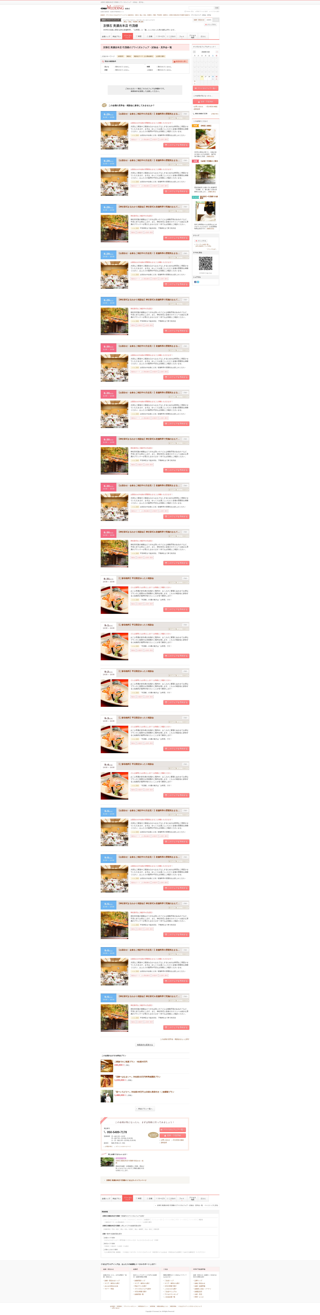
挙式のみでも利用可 (175, 1252)
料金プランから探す (202, 11)
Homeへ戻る (190, 11)
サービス (161, 36)
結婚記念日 (198, 1291)
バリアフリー (201, 1252)
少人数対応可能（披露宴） (113, 1252)
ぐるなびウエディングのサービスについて (190, 1306)
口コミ (203, 36)
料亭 (157, 1240)
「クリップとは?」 (211, 249)
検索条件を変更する (145, 1045)
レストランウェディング (145, 1240)
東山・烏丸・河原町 (131, 22)
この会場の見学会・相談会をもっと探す (174, 1039)
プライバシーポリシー (130, 1306)
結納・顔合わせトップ (112, 1280)
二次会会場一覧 (170, 1297)
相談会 (129, 56)
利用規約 (119, 1306)
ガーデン (133, 1252)
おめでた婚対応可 (189, 1252)
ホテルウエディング (111, 1240)
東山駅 (141, 22)
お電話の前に (109, 1146)
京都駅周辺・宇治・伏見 (111, 1229)
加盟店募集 (173, 1306)
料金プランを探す (141, 1286)
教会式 (114, 1246)
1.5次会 (126, 1252)
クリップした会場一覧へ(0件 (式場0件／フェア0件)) (203, 245)
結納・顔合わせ (199, 20)
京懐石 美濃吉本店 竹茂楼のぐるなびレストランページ (126, 1180)
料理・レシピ (199, 1297)
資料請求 (164, 1143)
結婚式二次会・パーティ (203, 1289)
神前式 (107, 1246)
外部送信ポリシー (143, 1306)
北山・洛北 (148, 1229)
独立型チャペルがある (160, 1252)
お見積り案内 (160, 56)
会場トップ (106, 36)
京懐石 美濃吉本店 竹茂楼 (120, 25)
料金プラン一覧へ (145, 1109)
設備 (150, 36)
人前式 (120, 1246)
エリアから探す (215, 11)
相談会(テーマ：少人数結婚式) (143, 56)
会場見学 (120, 56)
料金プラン (117, 36)
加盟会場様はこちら (162, 1306)
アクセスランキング (171, 1294)
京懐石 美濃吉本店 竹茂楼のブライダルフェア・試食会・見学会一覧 (187, 1205)
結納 (196, 1283)
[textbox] (201, 7)
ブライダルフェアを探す (143, 1289)
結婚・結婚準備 (200, 1286)
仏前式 (126, 1246)
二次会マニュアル (171, 1291)
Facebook (195, 282)
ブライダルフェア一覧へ (174, 1130)
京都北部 (156, 1229)
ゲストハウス (132, 1240)
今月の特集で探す (141, 1291)
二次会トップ (169, 1280)
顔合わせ (202, 1283)
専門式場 (122, 1240)
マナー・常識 (109, 1289)
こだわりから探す (171, 1289)
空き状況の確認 (178, 1140)
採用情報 (152, 1306)
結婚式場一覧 (139, 1294)
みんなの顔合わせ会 (111, 1286)
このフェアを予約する (178, 145)
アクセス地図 (192, 36)
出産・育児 (198, 1294)
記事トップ (198, 1280)
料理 (139, 36)
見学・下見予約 (174, 1135)
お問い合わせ (165, 1140)
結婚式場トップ (140, 1280)
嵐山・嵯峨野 (139, 1229)
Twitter (198, 282)
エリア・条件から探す (112, 1283)
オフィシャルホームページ (123, 1146)
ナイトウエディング (145, 1252)
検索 (216, 8)
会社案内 (112, 1306)
